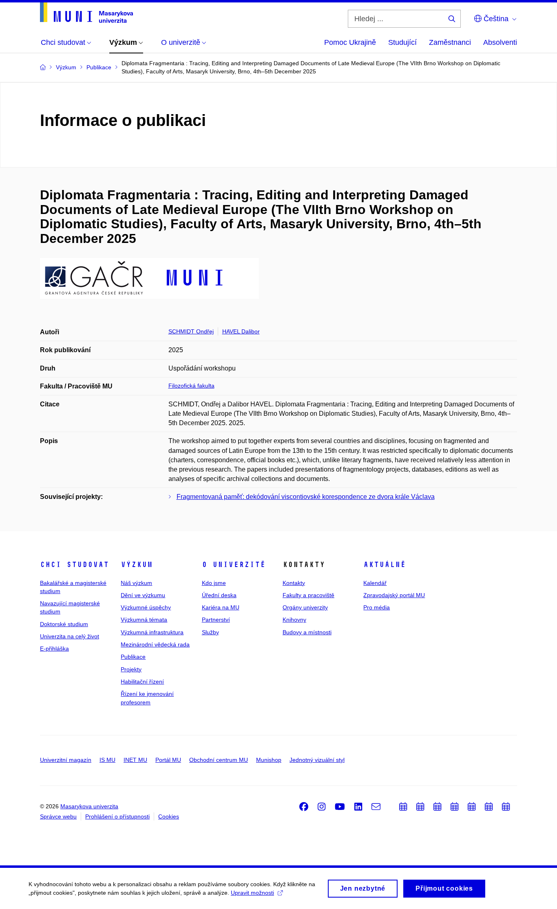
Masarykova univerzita (89, 806)
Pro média (376, 607)
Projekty (131, 669)
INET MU (135, 760)
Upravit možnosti (252, 892)
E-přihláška (54, 648)
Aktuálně (384, 564)
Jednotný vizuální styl (317, 760)
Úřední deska (219, 595)
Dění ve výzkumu (143, 595)
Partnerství (216, 619)
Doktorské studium (64, 624)
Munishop (268, 760)
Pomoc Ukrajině (350, 42)
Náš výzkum (136, 583)
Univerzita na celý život (69, 636)
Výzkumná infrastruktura (152, 632)
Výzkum (137, 564)
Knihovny (294, 619)
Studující (402, 42)
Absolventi (500, 42)
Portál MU (168, 760)
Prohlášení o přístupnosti (117, 816)
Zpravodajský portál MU (394, 595)
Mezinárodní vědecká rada (155, 644)
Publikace (133, 656)
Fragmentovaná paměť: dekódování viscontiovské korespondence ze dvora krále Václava (306, 496)
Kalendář (375, 583)
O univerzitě (233, 564)
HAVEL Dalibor (241, 331)
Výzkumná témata (144, 619)
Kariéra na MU (220, 607)
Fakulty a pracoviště (308, 595)
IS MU (107, 760)
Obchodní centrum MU (218, 760)
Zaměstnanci (450, 42)
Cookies (168, 816)
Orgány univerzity (305, 607)
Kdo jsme (214, 583)
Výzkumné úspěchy (146, 607)
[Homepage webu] (86, 12)
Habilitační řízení (142, 681)
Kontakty (294, 583)
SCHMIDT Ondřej (191, 331)
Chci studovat (74, 564)
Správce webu (58, 816)
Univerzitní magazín (65, 760)
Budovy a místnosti (307, 632)
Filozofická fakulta (191, 385)
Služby (210, 632)
